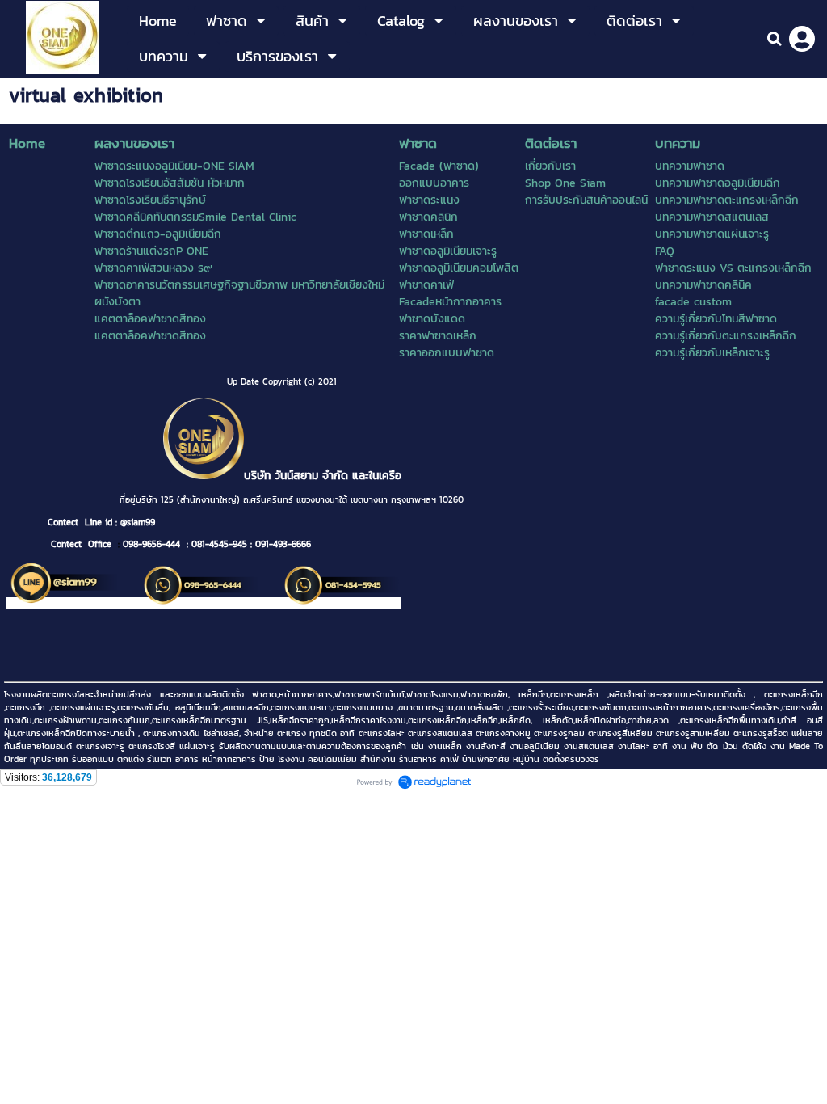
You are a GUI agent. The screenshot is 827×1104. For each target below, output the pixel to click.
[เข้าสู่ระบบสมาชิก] (802, 39)
